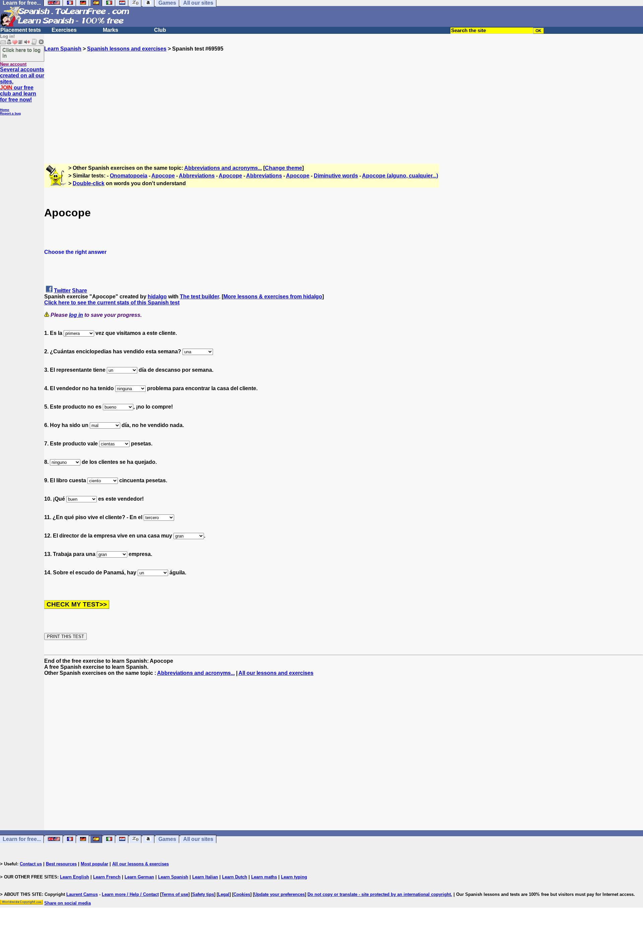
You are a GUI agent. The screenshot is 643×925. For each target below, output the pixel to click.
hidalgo (157, 296)
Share (79, 290)
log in (76, 315)
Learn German (139, 876)
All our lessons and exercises (275, 673)
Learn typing (294, 876)
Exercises (64, 30)
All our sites (198, 839)
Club (160, 30)
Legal (223, 894)
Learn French (107, 876)
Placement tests (20, 30)
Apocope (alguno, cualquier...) (400, 176)
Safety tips (203, 894)
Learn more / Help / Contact (130, 894)
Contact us (31, 863)
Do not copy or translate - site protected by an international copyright (379, 894)
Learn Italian (205, 876)
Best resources (61, 863)
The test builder (199, 296)
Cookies (241, 894)
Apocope (163, 176)
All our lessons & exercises (140, 863)
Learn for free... (22, 839)
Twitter (62, 290)
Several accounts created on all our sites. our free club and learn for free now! (22, 84)
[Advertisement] (344, 99)
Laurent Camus (82, 894)
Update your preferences (279, 894)
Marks (110, 30)
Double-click (88, 183)
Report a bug (10, 113)
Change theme (283, 168)
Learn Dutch (234, 876)
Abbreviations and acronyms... (223, 168)
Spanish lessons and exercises (126, 49)
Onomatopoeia (128, 176)
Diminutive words (336, 176)
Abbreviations (197, 176)
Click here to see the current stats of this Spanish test (112, 302)
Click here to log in (21, 52)
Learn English (74, 876)
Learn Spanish (62, 49)
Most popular (94, 863)
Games (167, 839)
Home (4, 110)
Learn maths (264, 876)
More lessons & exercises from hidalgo (272, 296)
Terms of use (174, 894)
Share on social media (67, 903)
